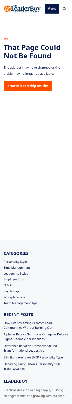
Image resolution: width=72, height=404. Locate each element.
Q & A (8, 285)
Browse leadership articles (27, 86)
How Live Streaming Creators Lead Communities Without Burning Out (28, 325)
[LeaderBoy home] (23, 8)
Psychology (12, 291)
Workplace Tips (14, 297)
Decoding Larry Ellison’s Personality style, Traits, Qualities (32, 366)
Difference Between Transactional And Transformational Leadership (30, 348)
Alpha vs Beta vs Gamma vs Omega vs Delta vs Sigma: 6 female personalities (36, 336)
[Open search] (64, 9)
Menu (51, 9)
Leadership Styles (16, 274)
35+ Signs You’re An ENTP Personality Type (33, 357)
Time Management (17, 268)
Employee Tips (14, 279)
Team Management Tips (20, 303)
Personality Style (15, 262)
